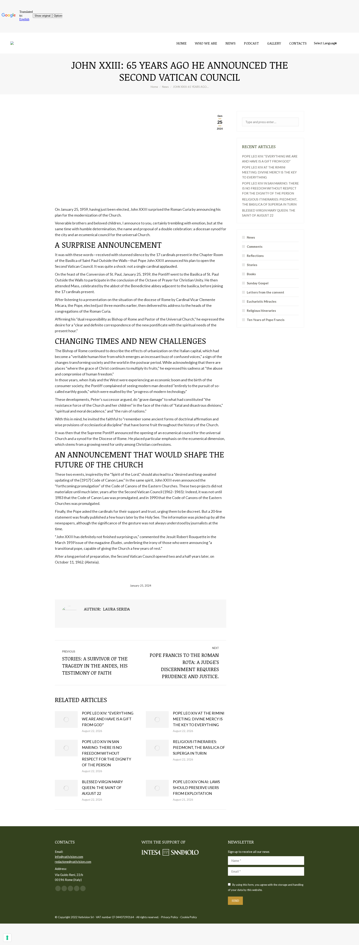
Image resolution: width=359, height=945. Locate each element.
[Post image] (66, 719)
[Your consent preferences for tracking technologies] (7, 938)
